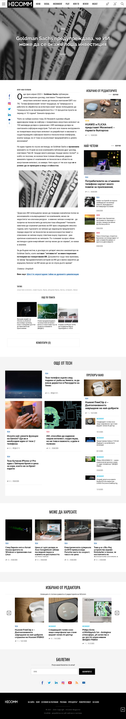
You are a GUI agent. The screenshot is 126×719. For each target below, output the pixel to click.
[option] (102, 203)
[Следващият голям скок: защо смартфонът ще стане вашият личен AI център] (90, 421)
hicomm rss (76, 682)
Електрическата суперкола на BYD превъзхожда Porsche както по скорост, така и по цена (77, 551)
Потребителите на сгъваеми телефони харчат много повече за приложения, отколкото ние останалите (102, 185)
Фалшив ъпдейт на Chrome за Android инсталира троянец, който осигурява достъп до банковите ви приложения (26, 323)
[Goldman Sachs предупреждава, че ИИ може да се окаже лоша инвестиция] (9, 104)
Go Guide (96, 702)
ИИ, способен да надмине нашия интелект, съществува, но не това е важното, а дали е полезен (62, 440)
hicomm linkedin (56, 682)
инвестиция (37, 290)
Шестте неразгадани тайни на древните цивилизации (53, 274)
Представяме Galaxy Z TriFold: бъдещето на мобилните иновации (108, 443)
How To (76, 4)
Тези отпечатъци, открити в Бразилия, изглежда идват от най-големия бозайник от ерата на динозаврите (107, 239)
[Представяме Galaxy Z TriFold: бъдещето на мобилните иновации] (90, 439)
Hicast (94, 4)
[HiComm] (20, 4)
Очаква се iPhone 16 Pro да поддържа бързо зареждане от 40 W (67, 326)
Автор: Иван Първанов (24, 90)
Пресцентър (72, 702)
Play (67, 4)
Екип (38, 702)
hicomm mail (83, 682)
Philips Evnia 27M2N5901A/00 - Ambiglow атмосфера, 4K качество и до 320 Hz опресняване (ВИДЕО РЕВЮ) (96, 635)
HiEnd (38, 4)
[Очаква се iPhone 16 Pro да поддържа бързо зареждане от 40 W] (68, 315)
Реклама (63, 702)
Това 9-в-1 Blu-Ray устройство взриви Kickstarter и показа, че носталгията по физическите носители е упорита (106, 553)
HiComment (57, 4)
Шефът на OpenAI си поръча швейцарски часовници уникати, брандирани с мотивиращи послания (106, 203)
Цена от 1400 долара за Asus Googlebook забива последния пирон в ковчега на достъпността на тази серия (47, 552)
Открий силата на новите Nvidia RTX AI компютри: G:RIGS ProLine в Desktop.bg (107, 481)
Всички (115, 94)
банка (75, 290)
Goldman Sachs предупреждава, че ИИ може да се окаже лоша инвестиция (63, 41)
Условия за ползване (49, 702)
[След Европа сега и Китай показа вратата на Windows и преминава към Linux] (18, 529)
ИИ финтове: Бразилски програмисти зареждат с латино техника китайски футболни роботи (105, 221)
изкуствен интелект (24, 290)
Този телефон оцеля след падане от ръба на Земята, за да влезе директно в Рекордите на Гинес (62, 381)
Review (85, 4)
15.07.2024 (63, 54)
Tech (63, 28)
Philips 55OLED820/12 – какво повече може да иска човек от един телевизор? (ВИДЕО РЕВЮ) (108, 463)
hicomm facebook (42, 682)
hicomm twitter (49, 682)
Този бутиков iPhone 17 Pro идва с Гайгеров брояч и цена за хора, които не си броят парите (22, 465)
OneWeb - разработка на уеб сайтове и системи (63, 713)
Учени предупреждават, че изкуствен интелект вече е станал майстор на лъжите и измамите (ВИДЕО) (47, 324)
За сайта (31, 702)
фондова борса (53, 290)
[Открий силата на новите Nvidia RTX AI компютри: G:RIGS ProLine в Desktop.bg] (90, 477)
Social (46, 4)
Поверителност (85, 702)
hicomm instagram (63, 682)
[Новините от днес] (107, 3)
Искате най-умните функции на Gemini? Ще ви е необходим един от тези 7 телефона (22, 440)
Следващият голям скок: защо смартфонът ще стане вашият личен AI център (107, 424)
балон (62, 290)
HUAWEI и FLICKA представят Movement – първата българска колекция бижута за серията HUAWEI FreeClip (100, 130)
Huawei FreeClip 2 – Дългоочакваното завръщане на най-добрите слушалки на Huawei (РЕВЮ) (102, 407)
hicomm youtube (70, 682)
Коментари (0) (43, 342)
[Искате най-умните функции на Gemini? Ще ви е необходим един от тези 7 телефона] (23, 415)
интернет (68, 290)
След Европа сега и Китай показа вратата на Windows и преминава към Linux (18, 551)
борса (45, 290)
